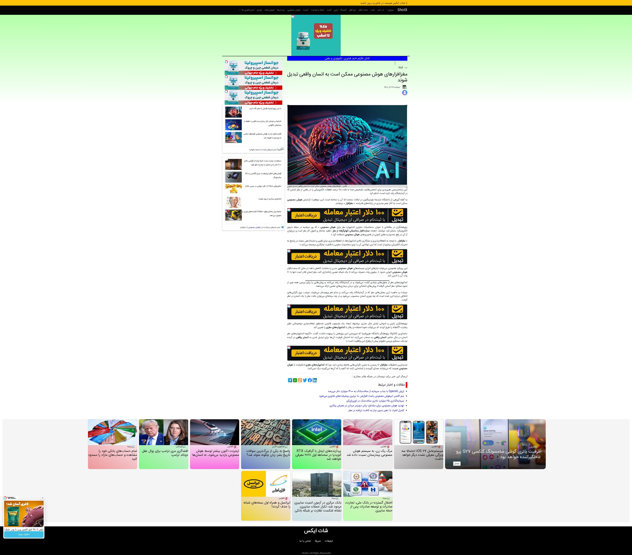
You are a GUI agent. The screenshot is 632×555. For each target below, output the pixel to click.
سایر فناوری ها (247, 10)
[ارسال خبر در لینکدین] (314, 380)
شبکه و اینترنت (317, 10)
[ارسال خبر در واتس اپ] (294, 380)
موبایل (391, 10)
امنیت (305, 10)
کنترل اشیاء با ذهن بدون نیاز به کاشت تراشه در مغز (376, 410)
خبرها (318, 541)
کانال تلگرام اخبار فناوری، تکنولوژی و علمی (347, 58)
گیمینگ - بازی (340, 10)
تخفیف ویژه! (24, 534)
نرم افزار (352, 10)
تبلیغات (329, 541)
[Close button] (42, 498)
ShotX (402, 10)
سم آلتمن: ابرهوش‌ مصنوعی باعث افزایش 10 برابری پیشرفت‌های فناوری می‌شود (361, 396)
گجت (329, 10)
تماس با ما (305, 541)
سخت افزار (363, 10)
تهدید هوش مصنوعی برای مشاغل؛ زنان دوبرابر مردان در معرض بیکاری (366, 406)
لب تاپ (380, 10)
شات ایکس (316, 531)
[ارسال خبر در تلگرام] (289, 380)
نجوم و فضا (270, 10)
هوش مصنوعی (293, 10)
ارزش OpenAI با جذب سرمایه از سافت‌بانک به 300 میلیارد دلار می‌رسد (366, 391)
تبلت (372, 10)
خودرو (259, 10)
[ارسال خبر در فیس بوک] (309, 380)
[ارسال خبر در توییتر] (304, 380)
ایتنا (264, 149)
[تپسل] (293, 16)
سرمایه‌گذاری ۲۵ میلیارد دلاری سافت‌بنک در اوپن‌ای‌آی (375, 401)
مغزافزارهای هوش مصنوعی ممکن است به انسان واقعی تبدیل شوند (347, 77)
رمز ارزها (281, 10)
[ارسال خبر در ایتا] (299, 380)
